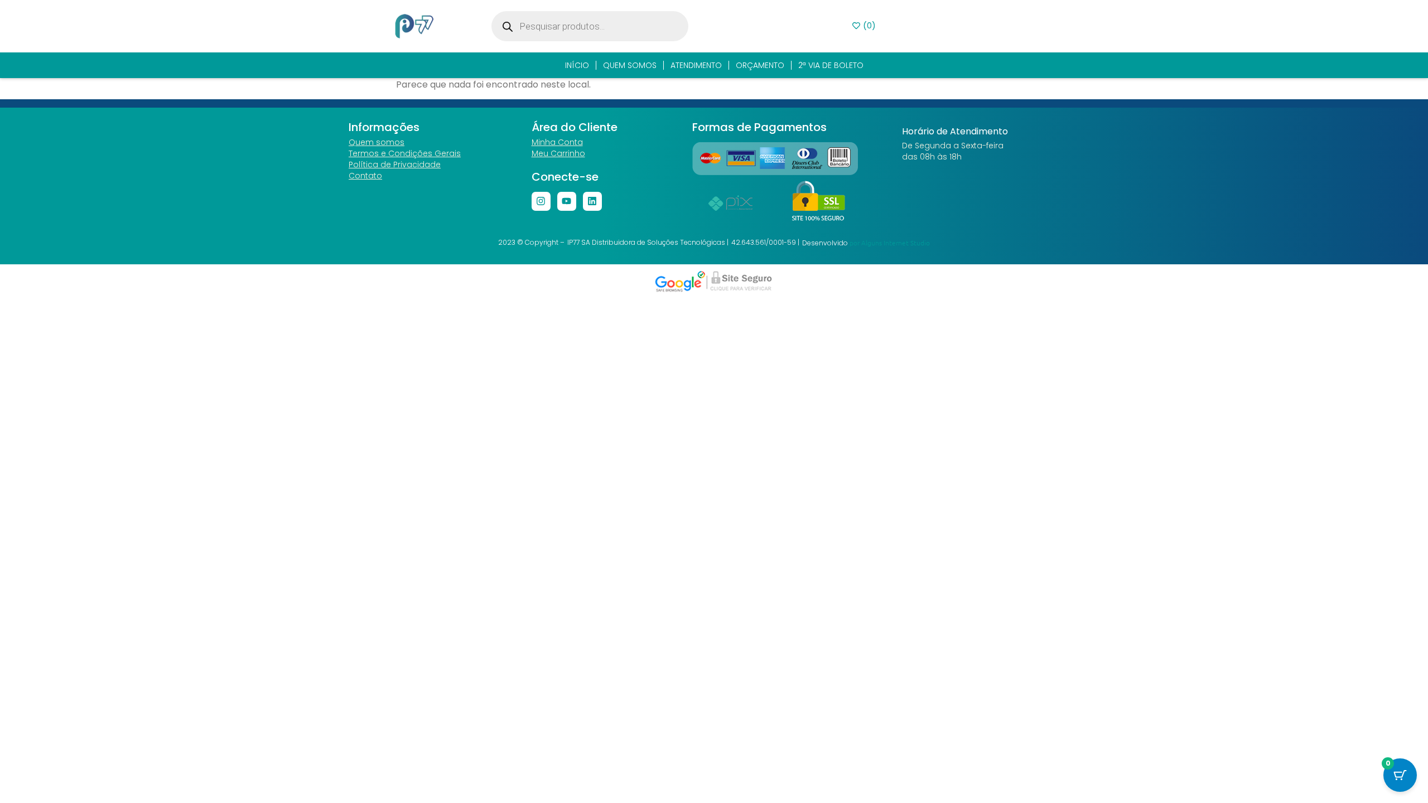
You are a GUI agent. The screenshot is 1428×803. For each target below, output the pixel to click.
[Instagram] (541, 201)
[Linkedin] (592, 201)
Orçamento (760, 65)
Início (577, 65)
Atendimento (696, 65)
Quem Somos (630, 65)
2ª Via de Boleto (830, 65)
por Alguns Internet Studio (890, 242)
